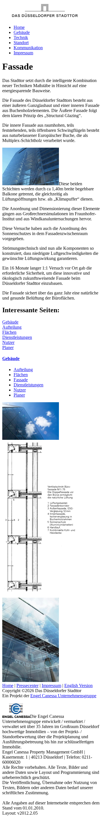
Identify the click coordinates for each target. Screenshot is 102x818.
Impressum (23, 52)
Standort (21, 42)
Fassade (21, 379)
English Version (78, 685)
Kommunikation (28, 47)
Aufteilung (12, 327)
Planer (8, 347)
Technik (21, 37)
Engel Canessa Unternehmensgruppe (63, 695)
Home (19, 27)
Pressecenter (27, 685)
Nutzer (8, 342)
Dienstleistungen (17, 337)
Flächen (9, 332)
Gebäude (22, 32)
